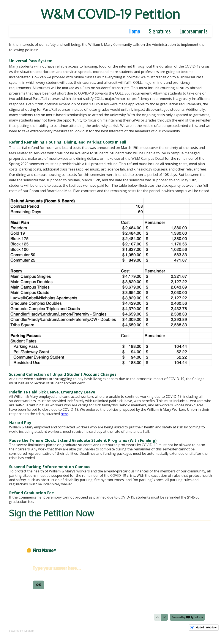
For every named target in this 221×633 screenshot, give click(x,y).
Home (134, 31)
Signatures (160, 31)
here (64, 413)
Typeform (29, 630)
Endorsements (193, 31)
